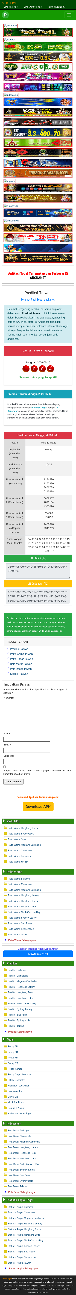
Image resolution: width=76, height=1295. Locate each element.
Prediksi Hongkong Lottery (21, 987)
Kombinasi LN (15, 1091)
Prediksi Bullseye (17, 970)
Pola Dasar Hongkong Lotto (22, 1158)
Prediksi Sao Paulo (17, 1014)
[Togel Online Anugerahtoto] (38, 216)
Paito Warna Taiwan (21, 653)
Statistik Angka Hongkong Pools (24, 1229)
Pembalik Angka (16, 1108)
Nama (7, 733)
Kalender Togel (39, 407)
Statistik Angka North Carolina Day (25, 1240)
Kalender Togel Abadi (18, 1085)
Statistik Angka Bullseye (20, 1207)
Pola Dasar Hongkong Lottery (23, 1147)
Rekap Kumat (15, 1068)
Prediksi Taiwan (38, 292)
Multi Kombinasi (16, 1102)
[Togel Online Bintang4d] (11, 206)
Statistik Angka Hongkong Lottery (25, 1223)
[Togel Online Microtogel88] (38, 91)
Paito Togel (7, 1279)
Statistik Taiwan (19, 673)
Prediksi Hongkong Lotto (20, 998)
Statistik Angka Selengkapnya (23, 1268)
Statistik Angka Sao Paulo (21, 1251)
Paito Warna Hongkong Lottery (23, 895)
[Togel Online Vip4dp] (38, 115)
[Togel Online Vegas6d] (10, 181)
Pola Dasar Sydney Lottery (21, 1169)
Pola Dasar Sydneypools (20, 1181)
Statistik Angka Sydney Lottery (24, 1246)
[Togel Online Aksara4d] (38, 202)
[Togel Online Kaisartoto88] (38, 146)
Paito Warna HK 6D (18, 861)
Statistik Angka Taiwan (19, 1262)
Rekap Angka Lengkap (19, 1074)
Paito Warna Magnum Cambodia (24, 845)
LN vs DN (13, 1097)
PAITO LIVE (9, 3)
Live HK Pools (10, 6)
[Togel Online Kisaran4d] (38, 50)
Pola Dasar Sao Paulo (19, 1175)
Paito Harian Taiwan (21, 658)
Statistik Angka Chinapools (21, 1212)
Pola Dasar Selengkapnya (21, 1192)
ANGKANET (38, 278)
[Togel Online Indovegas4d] (38, 261)
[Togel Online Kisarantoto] (38, 60)
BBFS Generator (16, 1080)
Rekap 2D (13, 1046)
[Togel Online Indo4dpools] (38, 251)
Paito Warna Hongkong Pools (23, 828)
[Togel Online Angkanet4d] (11, 220)
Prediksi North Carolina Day (22, 1003)
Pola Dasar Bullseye (18, 1130)
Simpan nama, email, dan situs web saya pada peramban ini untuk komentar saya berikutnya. (37, 772)
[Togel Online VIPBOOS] (10, 25)
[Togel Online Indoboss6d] (11, 95)
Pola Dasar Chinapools (19, 1136)
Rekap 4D (13, 1057)
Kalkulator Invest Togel (19, 1113)
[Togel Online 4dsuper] (9, 39)
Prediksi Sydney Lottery (20, 1009)
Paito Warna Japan (17, 839)
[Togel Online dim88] (38, 36)
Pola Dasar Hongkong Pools (22, 1153)
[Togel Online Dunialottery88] (38, 177)
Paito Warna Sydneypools (21, 833)
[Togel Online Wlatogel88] (38, 156)
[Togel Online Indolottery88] (38, 166)
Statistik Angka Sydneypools (22, 1257)
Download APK (38, 807)
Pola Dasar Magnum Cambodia (24, 1141)
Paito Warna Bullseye (19, 878)
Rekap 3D (13, 1052)
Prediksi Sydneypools (19, 1020)
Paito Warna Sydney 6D (20, 856)
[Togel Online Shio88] (38, 191)
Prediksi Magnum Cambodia (22, 981)
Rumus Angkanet (56, 6)
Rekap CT (13, 1063)
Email (7, 744)
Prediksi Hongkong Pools (21, 992)
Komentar (9, 698)
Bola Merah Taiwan (21, 663)
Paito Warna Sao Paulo (20, 923)
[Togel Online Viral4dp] (38, 80)
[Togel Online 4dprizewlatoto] (38, 231)
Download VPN (38, 953)
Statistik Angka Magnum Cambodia (26, 1218)
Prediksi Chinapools (18, 975)
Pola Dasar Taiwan (21, 668)
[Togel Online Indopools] (38, 241)
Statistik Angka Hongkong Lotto (24, 1234)
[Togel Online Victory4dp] (38, 105)
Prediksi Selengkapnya (20, 1031)
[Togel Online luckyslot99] (38, 136)
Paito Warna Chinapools (20, 850)
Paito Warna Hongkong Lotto (22, 906)
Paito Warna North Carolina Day (24, 912)
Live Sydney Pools (33, 6)
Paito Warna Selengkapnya (22, 940)
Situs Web (9, 756)
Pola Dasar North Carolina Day (23, 1164)
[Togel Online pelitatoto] (38, 70)
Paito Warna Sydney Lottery (22, 917)
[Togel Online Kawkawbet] (38, 126)
